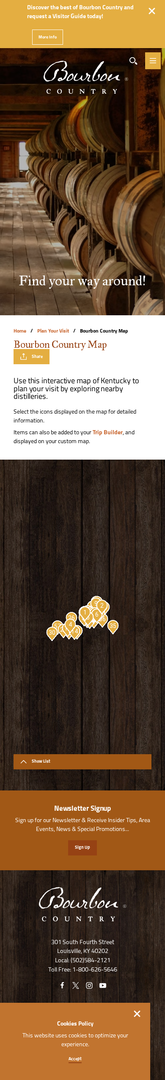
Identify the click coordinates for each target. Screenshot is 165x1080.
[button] (85, 613)
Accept (75, 1059)
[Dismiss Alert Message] (152, 11)
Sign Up (82, 847)
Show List (41, 761)
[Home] (82, 64)
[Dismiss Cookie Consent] (137, 1014)
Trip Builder (108, 433)
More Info (47, 37)
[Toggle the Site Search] (133, 60)
